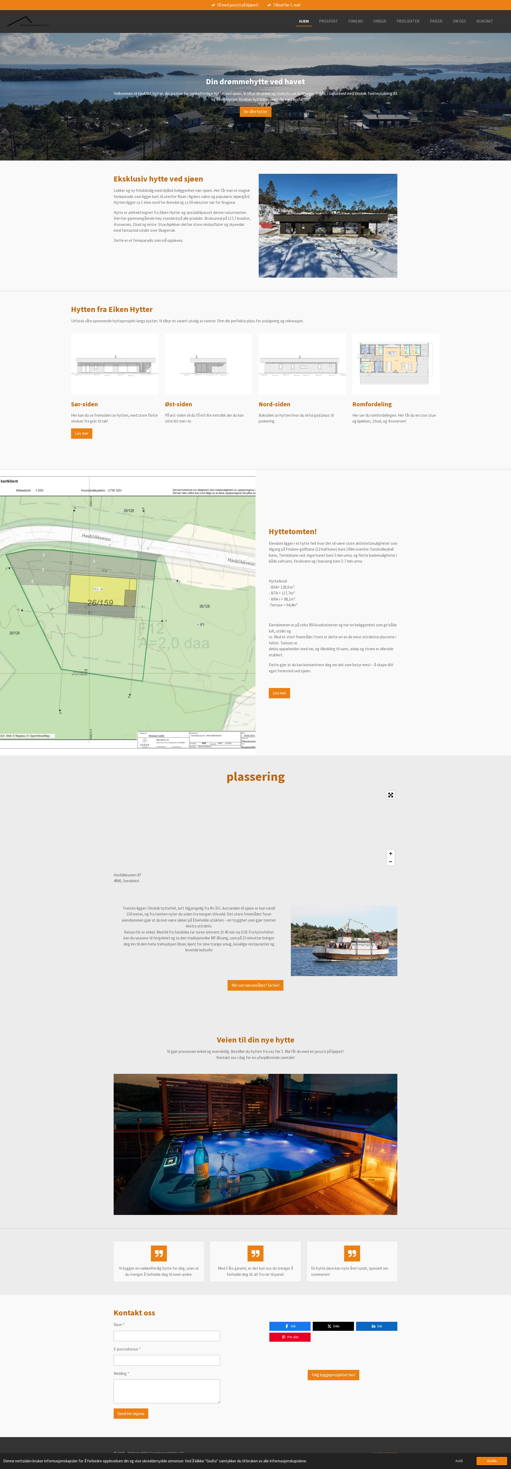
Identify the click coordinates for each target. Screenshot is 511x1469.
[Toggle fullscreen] (391, 795)
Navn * (119, 1324)
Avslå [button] (459, 1461)
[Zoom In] (391, 854)
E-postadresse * (127, 1349)
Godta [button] (492, 1461)
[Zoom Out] (391, 862)
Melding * (121, 1373)
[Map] (255, 828)
